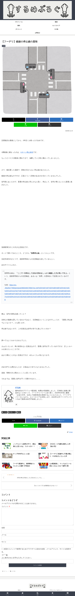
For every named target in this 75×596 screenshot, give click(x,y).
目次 (19, 590)
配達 (19, 412)
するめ (18, 388)
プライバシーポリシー (55, 590)
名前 (3, 528)
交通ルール (12, 412)
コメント (5, 506)
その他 (5, 412)
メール (3, 535)
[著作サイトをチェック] (16, 404)
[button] (49, 125)
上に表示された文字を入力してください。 (17, 558)
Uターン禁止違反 (26, 152)
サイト (3, 542)
